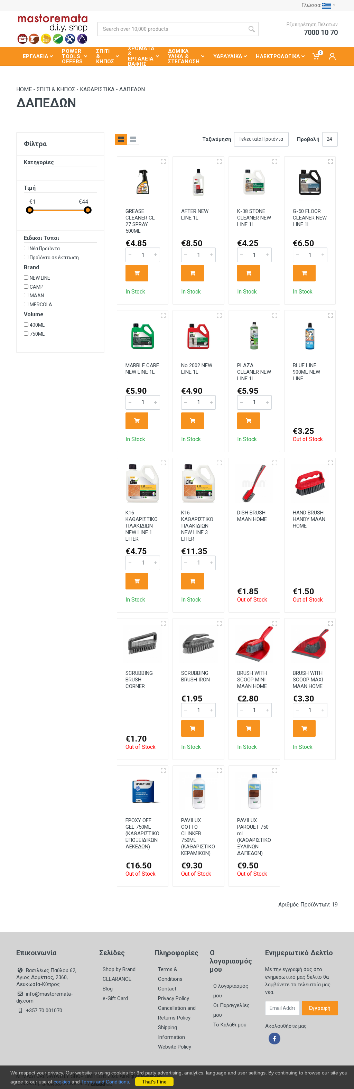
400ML (37, 325)
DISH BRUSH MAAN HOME (252, 516)
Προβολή (308, 139)
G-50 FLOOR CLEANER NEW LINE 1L (310, 217)
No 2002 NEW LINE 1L (196, 368)
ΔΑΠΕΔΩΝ (132, 89)
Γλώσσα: (312, 5)
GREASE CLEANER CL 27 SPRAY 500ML (140, 221)
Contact (167, 989)
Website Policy (174, 1047)
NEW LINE (40, 278)
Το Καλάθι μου (229, 1025)
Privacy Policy (173, 998)
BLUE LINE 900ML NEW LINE (306, 372)
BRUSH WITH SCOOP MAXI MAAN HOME (308, 679)
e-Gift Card (115, 998)
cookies (62, 1082)
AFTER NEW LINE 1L (194, 214)
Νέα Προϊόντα (45, 248)
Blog (108, 989)
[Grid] (121, 139)
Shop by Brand (119, 969)
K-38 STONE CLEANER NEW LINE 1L (254, 217)
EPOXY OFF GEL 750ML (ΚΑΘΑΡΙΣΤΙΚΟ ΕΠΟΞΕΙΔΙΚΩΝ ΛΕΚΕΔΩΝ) (142, 833)
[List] (133, 139)
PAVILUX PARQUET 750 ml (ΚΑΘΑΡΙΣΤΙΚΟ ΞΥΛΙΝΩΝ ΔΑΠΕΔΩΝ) (254, 836)
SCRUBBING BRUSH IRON (195, 676)
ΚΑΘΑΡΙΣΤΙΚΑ (97, 89)
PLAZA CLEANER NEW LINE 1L (254, 372)
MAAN (37, 295)
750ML (37, 334)
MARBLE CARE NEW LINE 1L (142, 368)
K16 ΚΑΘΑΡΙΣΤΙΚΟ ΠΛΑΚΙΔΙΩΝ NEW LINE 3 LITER (197, 526)
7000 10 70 (321, 32)
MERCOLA (41, 304)
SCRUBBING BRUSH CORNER (139, 679)
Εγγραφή (319, 1008)
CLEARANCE (117, 979)
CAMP (37, 287)
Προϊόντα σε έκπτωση (54, 257)
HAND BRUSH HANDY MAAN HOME (309, 519)
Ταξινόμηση (216, 139)
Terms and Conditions (105, 1082)
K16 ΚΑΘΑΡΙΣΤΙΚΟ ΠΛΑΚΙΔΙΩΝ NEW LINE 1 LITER (141, 526)
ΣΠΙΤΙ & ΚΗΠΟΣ (56, 89)
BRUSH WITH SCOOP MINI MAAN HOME (252, 679)
